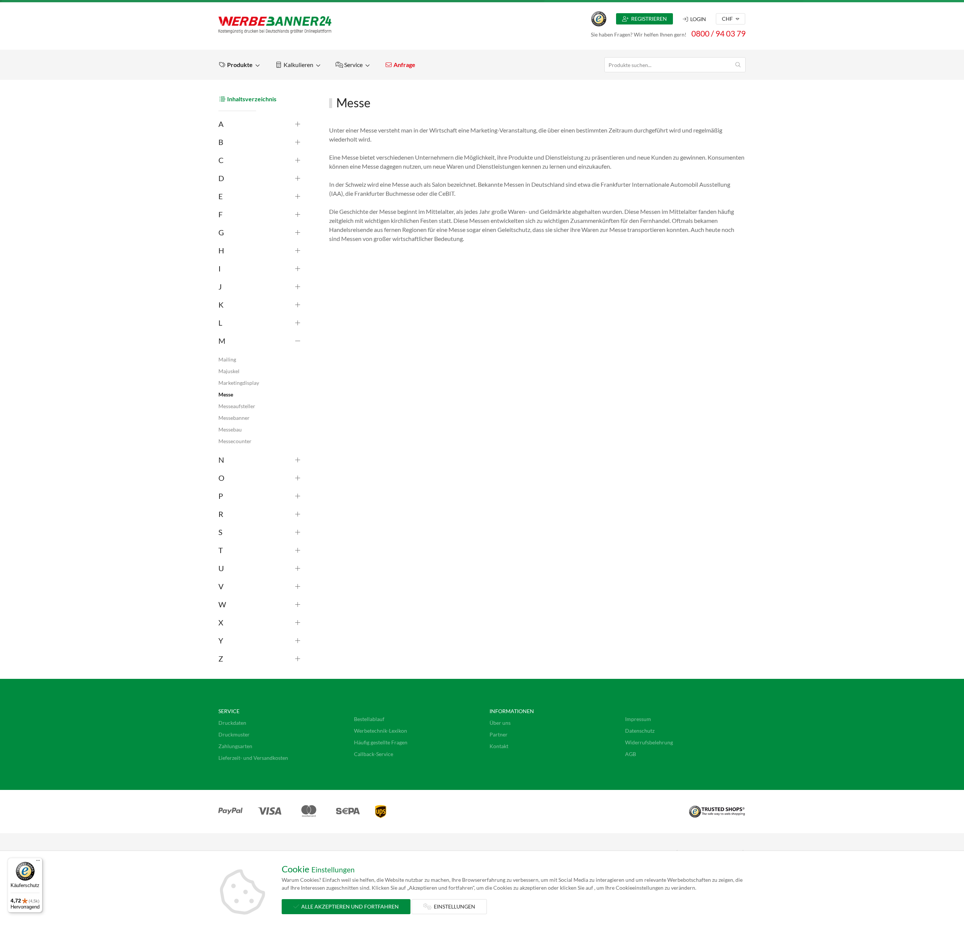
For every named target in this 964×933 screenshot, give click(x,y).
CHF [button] (728, 18)
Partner (499, 734)
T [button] (220, 550)
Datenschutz (639, 730)
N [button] (221, 459)
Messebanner (234, 418)
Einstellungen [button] (453, 906)
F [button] (220, 214)
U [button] (221, 568)
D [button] (221, 178)
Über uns (500, 723)
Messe (225, 394)
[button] (239, 65)
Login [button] (697, 19)
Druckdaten (232, 723)
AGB (630, 754)
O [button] (221, 477)
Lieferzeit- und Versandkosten (253, 758)
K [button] (221, 304)
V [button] (221, 586)
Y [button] (220, 640)
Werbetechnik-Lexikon (380, 730)
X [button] (220, 622)
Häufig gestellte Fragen (380, 742)
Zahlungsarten (235, 746)
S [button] (220, 532)
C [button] (221, 160)
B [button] (220, 141)
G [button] (221, 232)
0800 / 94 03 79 (718, 33)
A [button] (221, 123)
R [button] (220, 513)
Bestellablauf (369, 719)
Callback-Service (373, 754)
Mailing (227, 359)
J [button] (220, 286)
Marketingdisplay (238, 383)
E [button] (220, 196)
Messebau (230, 429)
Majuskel (228, 371)
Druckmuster (234, 734)
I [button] (219, 268)
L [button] (220, 322)
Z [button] (220, 658)
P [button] (220, 495)
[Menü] (38, 862)
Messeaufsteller (236, 406)
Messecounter (235, 441)
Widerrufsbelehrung (649, 742)
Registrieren (648, 18)
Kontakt (499, 746)
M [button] (221, 340)
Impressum (638, 719)
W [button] (222, 604)
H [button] (221, 250)
